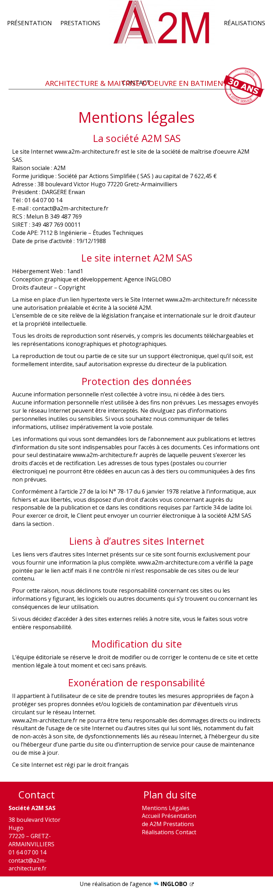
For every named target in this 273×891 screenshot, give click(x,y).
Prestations (80, 23)
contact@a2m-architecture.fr (28, 865)
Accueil (151, 816)
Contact (186, 832)
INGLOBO (175, 884)
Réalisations (244, 23)
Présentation (29, 23)
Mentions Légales (165, 808)
